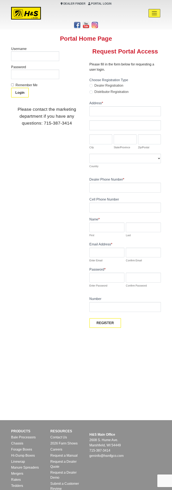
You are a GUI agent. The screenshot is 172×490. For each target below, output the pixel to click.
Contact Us (58, 437)
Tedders (17, 485)
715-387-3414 (99, 450)
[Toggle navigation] (154, 13)
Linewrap (18, 461)
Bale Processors (23, 437)
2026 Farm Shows (64, 443)
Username (19, 49)
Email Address (100, 244)
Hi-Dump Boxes (23, 455)
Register (105, 323)
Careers (56, 449)
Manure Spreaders (25, 467)
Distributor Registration (111, 92)
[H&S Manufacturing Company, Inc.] (26, 13)
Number (95, 299)
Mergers (17, 473)
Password (18, 67)
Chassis (17, 443)
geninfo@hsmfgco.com (106, 455)
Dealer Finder (74, 3)
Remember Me (27, 85)
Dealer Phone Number (106, 179)
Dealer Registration (108, 85)
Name (94, 219)
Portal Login (101, 3)
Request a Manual (64, 455)
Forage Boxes (21, 449)
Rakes (16, 479)
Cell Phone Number (104, 199)
